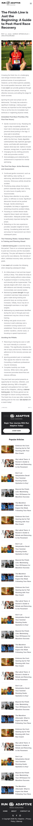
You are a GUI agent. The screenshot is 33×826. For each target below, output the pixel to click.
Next (29, 407)
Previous (4, 407)
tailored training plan (10, 246)
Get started (24, 399)
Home (5, 811)
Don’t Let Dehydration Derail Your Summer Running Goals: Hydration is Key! (22, 478)
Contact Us (25, 811)
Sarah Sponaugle (20, 34)
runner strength (17, 292)
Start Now (16, 431)
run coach (6, 88)
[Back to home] (11, 3)
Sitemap (19, 821)
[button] (31, 3)
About (14, 811)
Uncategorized (8, 36)
